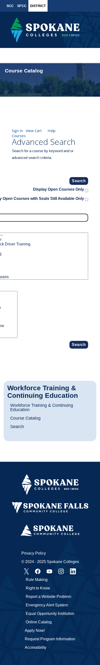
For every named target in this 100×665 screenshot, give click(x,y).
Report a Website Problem (48, 597)
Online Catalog (39, 622)
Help (52, 130)
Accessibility (35, 647)
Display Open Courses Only (58, 189)
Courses (19, 135)
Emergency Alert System (47, 605)
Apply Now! (35, 630)
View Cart (34, 130)
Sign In (17, 130)
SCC (10, 6)
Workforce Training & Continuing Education (42, 391)
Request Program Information (50, 639)
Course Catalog (25, 418)
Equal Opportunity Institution (50, 613)
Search (17, 426)
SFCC (21, 6)
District (38, 6)
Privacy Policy (33, 553)
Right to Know (38, 588)
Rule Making (37, 580)
